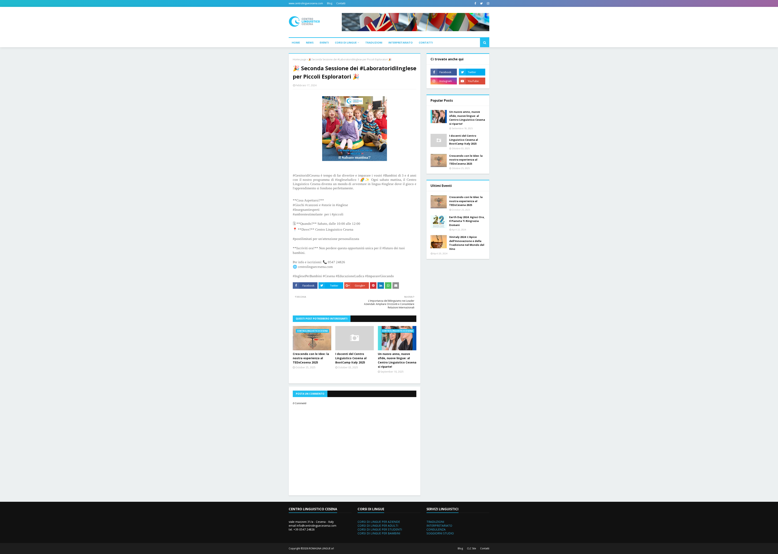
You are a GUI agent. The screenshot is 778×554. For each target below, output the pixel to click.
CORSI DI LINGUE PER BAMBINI (379, 533)
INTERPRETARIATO (439, 525)
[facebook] (475, 3)
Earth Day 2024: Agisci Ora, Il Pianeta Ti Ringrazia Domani (467, 221)
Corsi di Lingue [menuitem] (346, 42)
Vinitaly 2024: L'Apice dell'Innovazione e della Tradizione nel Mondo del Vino (466, 243)
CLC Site (471, 548)
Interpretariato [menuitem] (400, 42)
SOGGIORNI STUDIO (440, 533)
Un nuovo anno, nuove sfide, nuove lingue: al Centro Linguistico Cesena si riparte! (397, 360)
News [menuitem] (310, 42)
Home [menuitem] (296, 42)
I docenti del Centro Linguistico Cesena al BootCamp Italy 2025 (351, 358)
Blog (329, 3)
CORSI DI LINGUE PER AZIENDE (379, 522)
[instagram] (487, 3)
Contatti (340, 3)
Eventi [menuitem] (324, 42)
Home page (299, 59)
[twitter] (481, 3)
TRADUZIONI (435, 522)
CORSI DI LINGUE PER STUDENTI (380, 529)
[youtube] (472, 81)
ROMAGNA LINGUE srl (321, 548)
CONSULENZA (436, 529)
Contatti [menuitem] (426, 42)
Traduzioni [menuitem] (373, 42)
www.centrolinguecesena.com (306, 3)
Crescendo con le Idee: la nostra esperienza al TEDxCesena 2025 (311, 358)
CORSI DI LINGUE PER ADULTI (378, 525)
